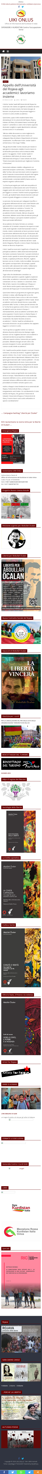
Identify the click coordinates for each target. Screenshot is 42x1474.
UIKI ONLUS (21, 20)
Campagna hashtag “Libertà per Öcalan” (19, 413)
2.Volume (12, 1386)
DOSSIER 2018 (5, 773)
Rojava (5, 81)
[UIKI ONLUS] (3, 51)
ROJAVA (24, 100)
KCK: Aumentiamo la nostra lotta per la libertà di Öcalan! (20, 423)
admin (18, 100)
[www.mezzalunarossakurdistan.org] (8, 1192)
